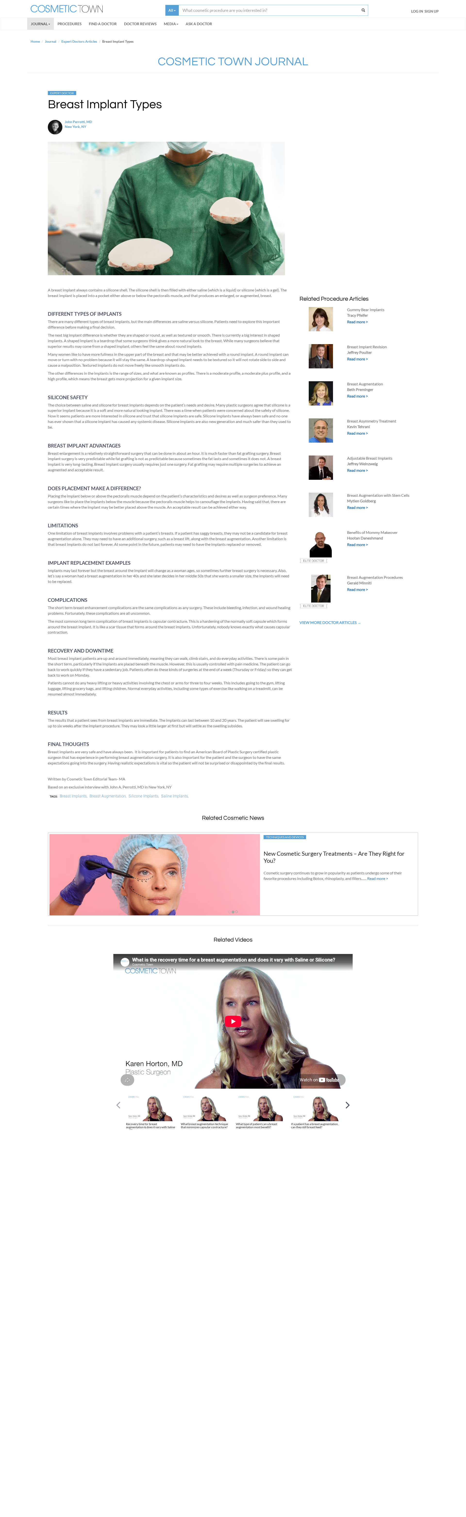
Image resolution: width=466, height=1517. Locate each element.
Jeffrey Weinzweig (362, 463)
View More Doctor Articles (328, 622)
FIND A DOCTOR (103, 24)
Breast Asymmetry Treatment (371, 421)
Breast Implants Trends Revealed (305, 853)
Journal (39, 24)
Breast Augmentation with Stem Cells (378, 495)
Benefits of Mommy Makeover (372, 532)
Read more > (357, 321)
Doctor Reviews (140, 24)
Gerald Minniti (359, 582)
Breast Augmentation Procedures (375, 577)
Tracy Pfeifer (357, 315)
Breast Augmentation (365, 383)
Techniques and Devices (285, 837)
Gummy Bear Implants (365, 309)
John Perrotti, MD (78, 122)
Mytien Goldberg (361, 500)
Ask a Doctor (199, 24)
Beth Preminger (360, 389)
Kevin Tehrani (358, 426)
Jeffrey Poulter (359, 352)
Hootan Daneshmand (365, 538)
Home (35, 41)
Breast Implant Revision (367, 346)
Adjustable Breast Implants (369, 458)
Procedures (70, 24)
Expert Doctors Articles (79, 41)
